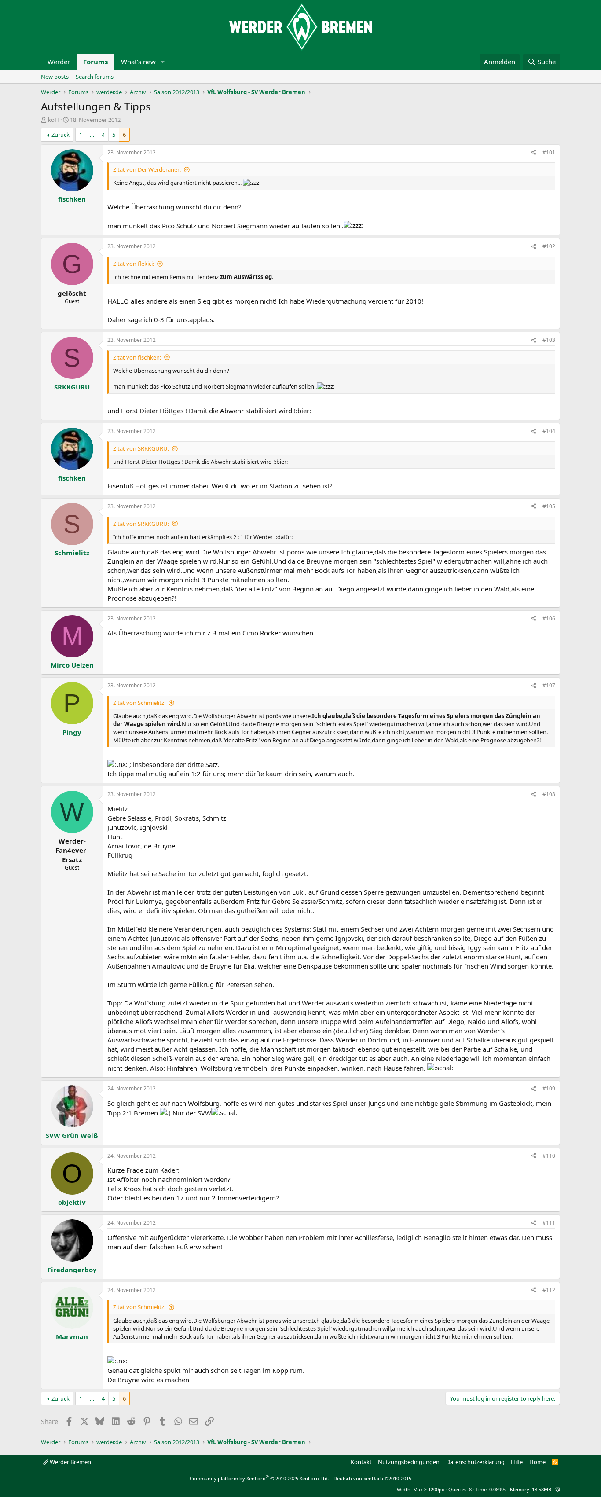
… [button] (92, 135)
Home (537, 1462)
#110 (548, 1155)
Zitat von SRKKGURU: (141, 448)
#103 (548, 340)
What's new (138, 61)
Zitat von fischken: (137, 357)
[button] (163, 62)
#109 (548, 1088)
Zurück (60, 135)
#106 (548, 618)
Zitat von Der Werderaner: (147, 169)
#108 (548, 794)
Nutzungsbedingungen (409, 1462)
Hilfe (517, 1462)
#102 (548, 246)
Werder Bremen (69, 1462)
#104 (548, 431)
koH (53, 120)
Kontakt (361, 1462)
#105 (548, 506)
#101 (548, 152)
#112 (548, 1290)
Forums (95, 61)
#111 (548, 1222)
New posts (55, 77)
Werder (59, 61)
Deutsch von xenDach (372, 1478)
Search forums (95, 77)
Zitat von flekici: (133, 264)
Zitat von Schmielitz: (139, 703)
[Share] (533, 153)
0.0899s (497, 1489)
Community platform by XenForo (259, 1478)
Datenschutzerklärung (475, 1462)
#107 (548, 685)
